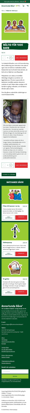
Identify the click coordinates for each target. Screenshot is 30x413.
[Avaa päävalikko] (27, 5)
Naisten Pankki (6, 357)
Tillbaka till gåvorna (9, 174)
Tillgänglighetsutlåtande (8, 361)
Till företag (4, 340)
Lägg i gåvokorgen (21, 57)
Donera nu (21, 216)
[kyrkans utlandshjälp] (18, 5)
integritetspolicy (6, 381)
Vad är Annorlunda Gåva (8, 341)
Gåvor (3, 10)
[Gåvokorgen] (23, 6)
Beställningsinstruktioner (8, 351)
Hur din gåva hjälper (7, 349)
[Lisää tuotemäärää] (10, 57)
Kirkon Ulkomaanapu (7, 355)
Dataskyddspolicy (6, 363)
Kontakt (4, 343)
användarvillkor (17, 381)
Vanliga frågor (5, 347)
